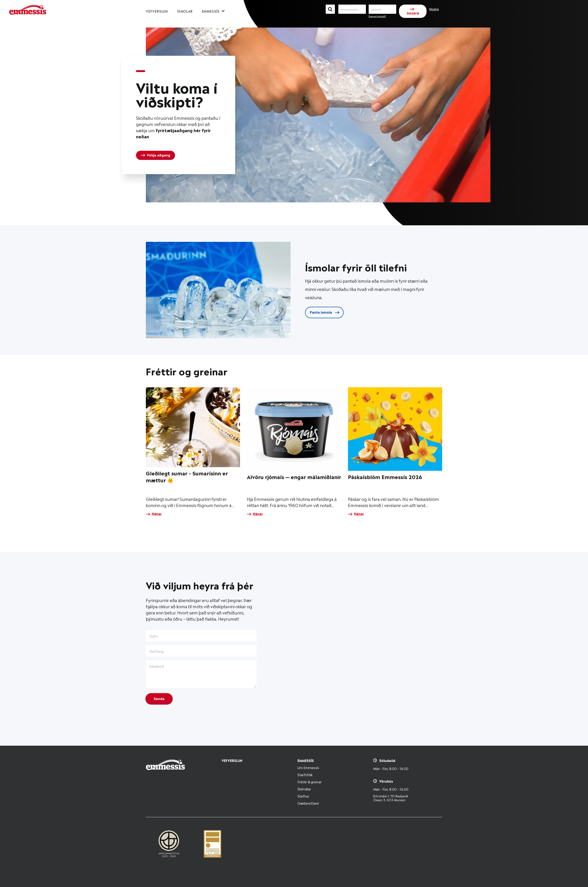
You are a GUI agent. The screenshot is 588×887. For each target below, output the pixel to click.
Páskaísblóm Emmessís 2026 (385, 476)
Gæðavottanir (308, 803)
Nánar (157, 513)
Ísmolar (185, 10)
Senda (159, 698)
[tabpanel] (178, 115)
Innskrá (413, 12)
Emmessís (211, 10)
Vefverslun (157, 10)
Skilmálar (304, 788)
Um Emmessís (308, 767)
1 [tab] (140, 71)
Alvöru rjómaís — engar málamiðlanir (294, 476)
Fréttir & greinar (309, 781)
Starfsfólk (305, 774)
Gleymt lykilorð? (377, 16)
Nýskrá (434, 9)
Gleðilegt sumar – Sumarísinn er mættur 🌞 (187, 476)
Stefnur (303, 795)
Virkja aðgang (158, 154)
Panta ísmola (321, 312)
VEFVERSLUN (232, 760)
